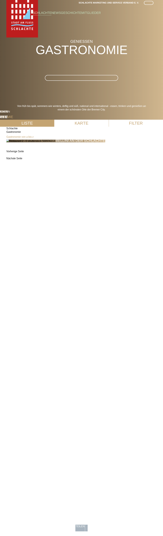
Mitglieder (91, 13)
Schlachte (42, 13)
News (56, 13)
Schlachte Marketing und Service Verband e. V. (109, 2)
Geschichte (71, 13)
